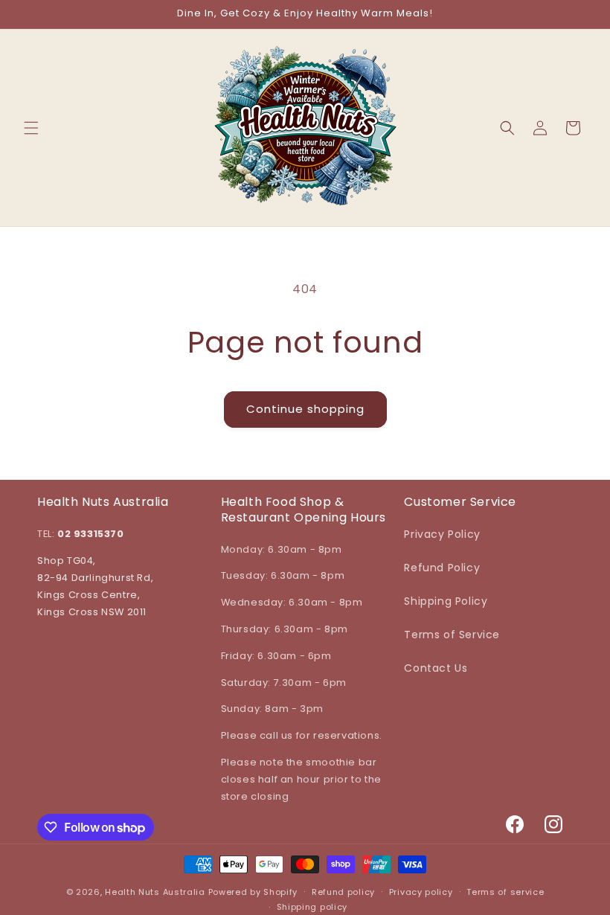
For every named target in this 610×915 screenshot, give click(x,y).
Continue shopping (305, 409)
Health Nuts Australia (155, 892)
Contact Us (435, 668)
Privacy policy (421, 892)
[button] (31, 128)
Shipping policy (312, 907)
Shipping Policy (445, 601)
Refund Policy (442, 567)
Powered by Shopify (253, 892)
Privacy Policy (442, 534)
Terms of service (505, 892)
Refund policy (343, 892)
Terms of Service (452, 634)
